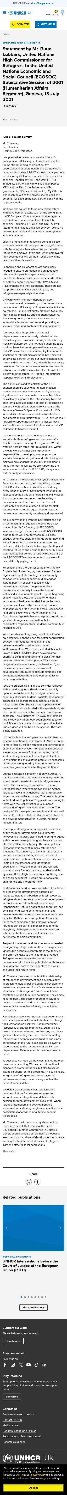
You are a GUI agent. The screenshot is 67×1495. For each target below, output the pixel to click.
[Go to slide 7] (43, 1298)
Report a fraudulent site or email (22, 1436)
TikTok (36, 1365)
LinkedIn (44, 1365)
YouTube (28, 1365)
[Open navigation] (4, 13)
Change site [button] (43, 3)
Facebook (5, 1365)
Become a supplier (14, 1442)
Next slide (60, 1228)
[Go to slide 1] (22, 1298)
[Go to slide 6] (39, 1298)
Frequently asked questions (19, 1414)
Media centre (10, 1425)
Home (6, 34)
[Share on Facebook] (37, 1182)
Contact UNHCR (12, 1420)
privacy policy (38, 1475)
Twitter (20, 1365)
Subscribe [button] (12, 1397)
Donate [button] (56, 15)
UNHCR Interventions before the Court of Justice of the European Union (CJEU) (30, 1265)
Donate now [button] (13, 1341)
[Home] (20, 13)
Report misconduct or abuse (19, 1431)
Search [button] (49, 14)
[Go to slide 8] (46, 1298)
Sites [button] (62, 14)
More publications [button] (34, 1307)
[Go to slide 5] (36, 1298)
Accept (33, 1487)
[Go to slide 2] (25, 1298)
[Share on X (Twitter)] (29, 1182)
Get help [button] (48, 24)
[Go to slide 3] (29, 1298)
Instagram (12, 1365)
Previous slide (6, 1228)
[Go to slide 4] (32, 1298)
